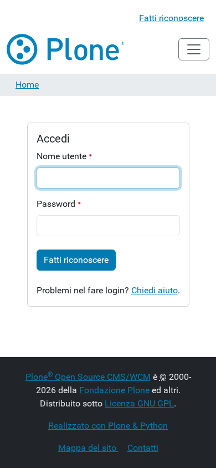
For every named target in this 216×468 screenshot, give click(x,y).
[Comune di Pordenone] (66, 49)
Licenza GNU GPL (139, 403)
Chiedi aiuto (154, 290)
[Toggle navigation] (193, 49)
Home (27, 84)
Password (57, 204)
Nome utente (63, 156)
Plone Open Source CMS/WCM (88, 377)
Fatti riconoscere (171, 18)
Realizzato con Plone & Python (108, 425)
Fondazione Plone (114, 390)
